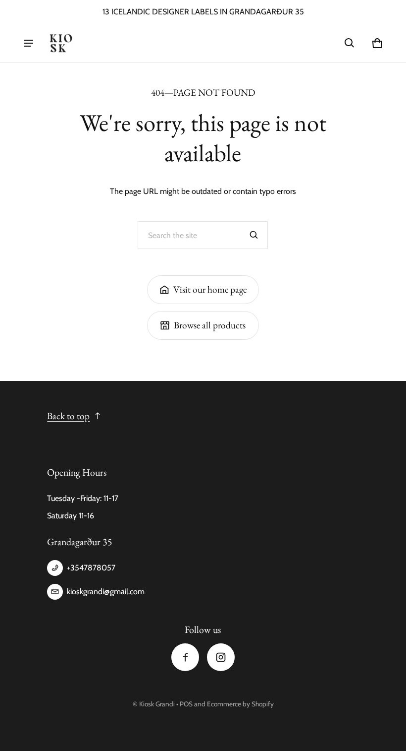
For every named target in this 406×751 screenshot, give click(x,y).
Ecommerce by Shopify (240, 704)
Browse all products (210, 325)
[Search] (254, 235)
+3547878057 (91, 567)
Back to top (68, 416)
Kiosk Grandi (157, 704)
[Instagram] (221, 657)
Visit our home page (210, 289)
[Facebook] (185, 657)
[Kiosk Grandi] (61, 43)
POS (186, 704)
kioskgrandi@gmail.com (106, 591)
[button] (349, 43)
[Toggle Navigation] (29, 43)
